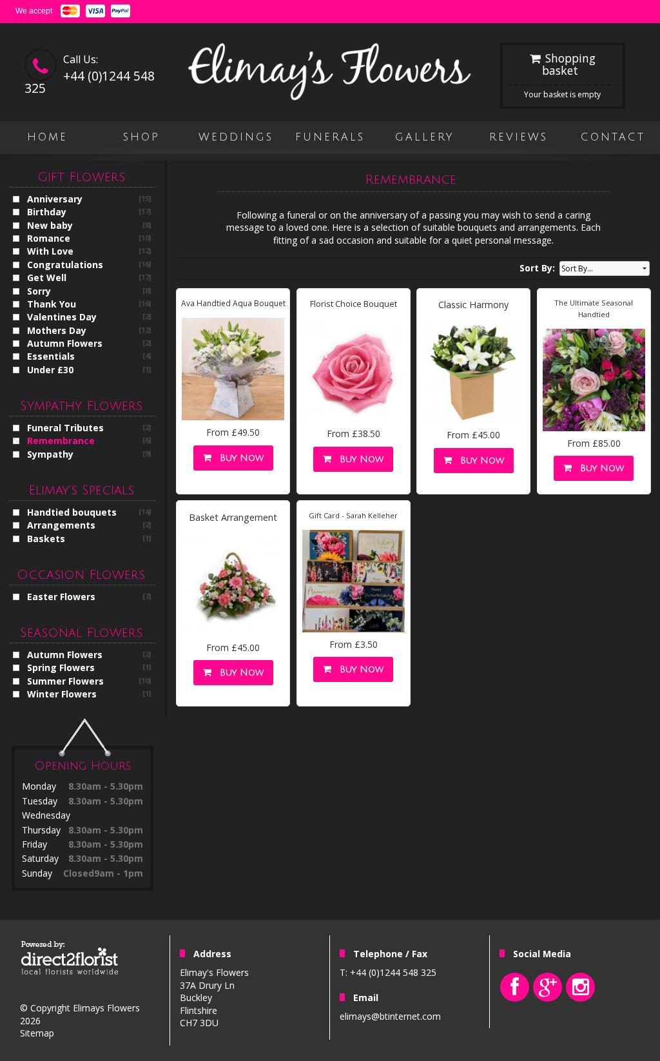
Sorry (39, 291)
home (47, 137)
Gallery (424, 137)
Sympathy (50, 454)
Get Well (46, 277)
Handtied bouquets (72, 512)
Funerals (330, 137)
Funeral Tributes (65, 428)
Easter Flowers (61, 596)
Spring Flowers (61, 667)
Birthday (46, 212)
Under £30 (50, 370)
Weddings (236, 137)
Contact (613, 137)
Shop (141, 137)
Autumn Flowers (64, 343)
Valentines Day (62, 317)
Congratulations (65, 264)
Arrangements (61, 525)
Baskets (46, 538)
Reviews (518, 137)
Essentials (51, 356)
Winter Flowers (62, 694)
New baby (50, 225)
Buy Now (238, 458)
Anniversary (54, 199)
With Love (50, 251)
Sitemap (37, 1033)
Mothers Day (56, 330)
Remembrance (61, 440)
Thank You (51, 304)
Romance (48, 238)
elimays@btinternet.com (390, 1016)
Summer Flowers (65, 681)
